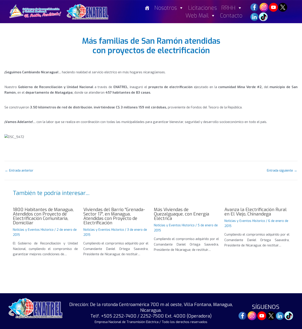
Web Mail (197, 15)
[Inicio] (147, 8)
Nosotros (165, 7)
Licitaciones (202, 7)
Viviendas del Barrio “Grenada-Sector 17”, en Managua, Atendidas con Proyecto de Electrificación (114, 216)
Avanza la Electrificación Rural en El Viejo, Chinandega (255, 212)
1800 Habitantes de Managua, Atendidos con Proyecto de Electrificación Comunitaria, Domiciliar (43, 216)
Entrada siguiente (282, 170)
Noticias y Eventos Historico (33, 230)
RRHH (228, 7)
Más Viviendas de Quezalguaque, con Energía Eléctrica (181, 214)
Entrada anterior (19, 170)
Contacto (231, 15)
